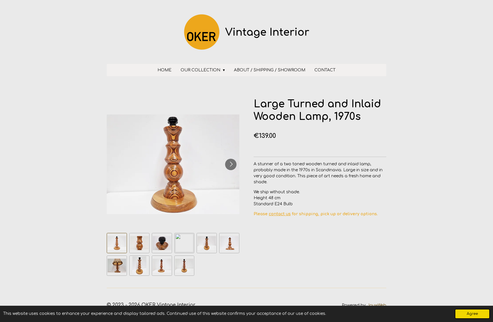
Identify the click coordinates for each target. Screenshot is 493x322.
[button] (117, 243)
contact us (280, 214)
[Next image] (231, 164)
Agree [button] (472, 314)
